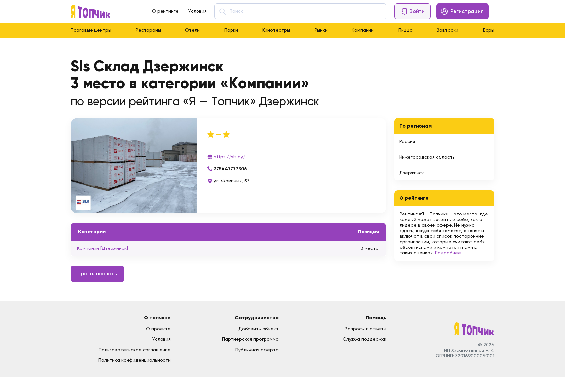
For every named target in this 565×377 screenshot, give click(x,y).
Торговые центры (91, 30)
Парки (231, 30)
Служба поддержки (364, 339)
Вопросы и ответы (365, 328)
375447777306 (230, 169)
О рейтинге (165, 11)
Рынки (321, 30)
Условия (197, 11)
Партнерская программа (250, 339)
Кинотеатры (276, 30)
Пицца (405, 30)
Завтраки (447, 30)
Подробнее (448, 252)
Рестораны (148, 30)
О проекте (158, 328)
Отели (192, 30)
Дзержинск (411, 172)
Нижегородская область (427, 157)
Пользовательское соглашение (135, 349)
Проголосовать (97, 273)
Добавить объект (258, 328)
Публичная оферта (257, 349)
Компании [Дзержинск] (102, 248)
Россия (407, 141)
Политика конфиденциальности (134, 360)
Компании (363, 30)
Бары (488, 30)
